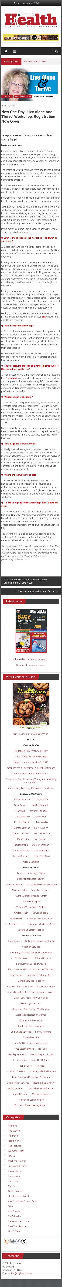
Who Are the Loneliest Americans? (31, 773)
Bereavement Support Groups (31, 964)
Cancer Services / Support (31, 981)
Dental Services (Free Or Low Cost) (31, 998)
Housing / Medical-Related (42, 1071)
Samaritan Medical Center (39, 918)
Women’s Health (16, 1151)
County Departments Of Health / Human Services (31, 992)
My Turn (12, 1186)
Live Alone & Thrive (23, 96)
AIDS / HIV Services (20, 958)
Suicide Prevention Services (41, 1088)
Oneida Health (21, 913)
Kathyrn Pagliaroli (23, 822)
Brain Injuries (16, 975)
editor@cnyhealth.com (20, 1273)
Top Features (14, 1146)
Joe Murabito (23, 816)
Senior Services (15, 1088)
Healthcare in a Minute (19, 1196)
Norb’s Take (14, 1231)
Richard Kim (23, 839)
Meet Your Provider (17, 1226)
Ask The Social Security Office (23, 1201)
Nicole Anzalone (42, 833)
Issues (11, 1156)
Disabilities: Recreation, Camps (31, 1015)
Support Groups (20, 1094)
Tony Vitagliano (41, 850)
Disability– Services (31, 1003)
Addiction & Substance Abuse (39, 941)
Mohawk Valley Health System (31, 907)
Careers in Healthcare (18, 1221)
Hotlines (40, 1066)
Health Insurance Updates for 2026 (31, 762)
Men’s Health (14, 1216)
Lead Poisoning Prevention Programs (31, 1077)
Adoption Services (31, 947)
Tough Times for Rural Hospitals (31, 756)
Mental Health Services (18, 1083)
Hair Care (42, 1049)
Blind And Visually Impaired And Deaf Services (31, 969)
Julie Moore (40, 816)
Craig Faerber (41, 799)
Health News (14, 1141)
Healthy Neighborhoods (42, 1054)
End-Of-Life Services (21, 1032)
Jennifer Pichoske (38, 811)
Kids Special (14, 1211)
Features (12, 1125)
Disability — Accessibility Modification (31, 1009)
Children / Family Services (20, 986)
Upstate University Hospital (31, 930)
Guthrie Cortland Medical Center (31, 896)
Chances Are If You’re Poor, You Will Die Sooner (31, 768)
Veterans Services (41, 1094)
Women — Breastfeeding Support (31, 1105)
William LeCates (31, 862)
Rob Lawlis (39, 839)
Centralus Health (13, 884)
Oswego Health (40, 913)
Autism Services (43, 958)
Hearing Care (19, 1060)
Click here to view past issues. (31, 665)
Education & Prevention (31, 1020)
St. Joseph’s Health (15, 924)
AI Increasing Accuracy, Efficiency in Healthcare (31, 788)
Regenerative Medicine (44, 1083)
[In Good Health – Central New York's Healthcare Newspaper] (5, 51)
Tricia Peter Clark (42, 856)
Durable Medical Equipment (31, 1026)
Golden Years (15, 1191)
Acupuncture (14, 941)
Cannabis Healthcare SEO (39, 975)
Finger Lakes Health (40, 890)
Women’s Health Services (31, 1100)
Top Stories (14, 1131)
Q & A (11, 1206)
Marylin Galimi (41, 828)
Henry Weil (20, 811)
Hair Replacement (17, 1054)
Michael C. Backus (21, 833)
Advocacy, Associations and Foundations (31, 952)
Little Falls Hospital (31, 901)
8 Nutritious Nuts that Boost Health (31, 751)
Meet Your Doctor (17, 1161)
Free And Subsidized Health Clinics (31, 1043)
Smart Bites (14, 1176)
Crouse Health (19, 890)
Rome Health (16, 918)
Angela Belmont (22, 799)
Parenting (13, 1181)
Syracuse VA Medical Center (42, 924)
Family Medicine (31, 1037)
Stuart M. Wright (21, 850)
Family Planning (43, 1032)
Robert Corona (20, 845)
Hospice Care (24, 1066)
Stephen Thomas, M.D (35, 61)
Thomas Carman (20, 856)
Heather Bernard (40, 805)
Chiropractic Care (46, 986)
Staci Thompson (40, 845)
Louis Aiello (42, 822)
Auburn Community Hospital (31, 873)
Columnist (7, 96)
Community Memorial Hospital (41, 884)
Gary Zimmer (20, 805)
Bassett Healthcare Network (31, 879)
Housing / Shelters (16, 1071)
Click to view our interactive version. (31, 659)
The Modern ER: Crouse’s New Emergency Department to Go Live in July (25, 581)
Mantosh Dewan (22, 828)
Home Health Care (40, 1060)
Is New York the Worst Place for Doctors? (36, 591)
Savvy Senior (14, 1171)
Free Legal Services (24, 1049)
